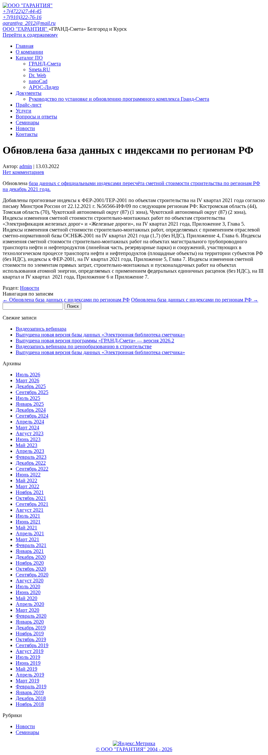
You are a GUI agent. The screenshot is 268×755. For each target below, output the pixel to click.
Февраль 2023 (31, 457)
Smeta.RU (39, 69)
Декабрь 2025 (31, 386)
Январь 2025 (30, 404)
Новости (25, 128)
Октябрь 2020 (31, 569)
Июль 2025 (28, 398)
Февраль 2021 (31, 545)
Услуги (23, 110)
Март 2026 (27, 380)
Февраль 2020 (31, 616)
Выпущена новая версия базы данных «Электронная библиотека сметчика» (100, 334)
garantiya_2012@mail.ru (29, 23)
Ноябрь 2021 (30, 492)
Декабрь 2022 (31, 463)
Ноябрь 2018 (30, 704)
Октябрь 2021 (31, 498)
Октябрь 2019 (31, 639)
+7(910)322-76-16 (22, 17)
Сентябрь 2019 (32, 645)
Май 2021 (26, 527)
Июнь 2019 (28, 663)
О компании (29, 52)
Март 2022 (27, 486)
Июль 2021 (28, 516)
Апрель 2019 (30, 675)
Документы (29, 93)
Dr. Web (37, 75)
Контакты (27, 134)
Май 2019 (26, 669)
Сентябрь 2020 (32, 574)
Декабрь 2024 (31, 410)
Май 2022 (26, 480)
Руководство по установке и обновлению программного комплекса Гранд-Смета (119, 99)
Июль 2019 (28, 657)
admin (25, 166)
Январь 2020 (30, 622)
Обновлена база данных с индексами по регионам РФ (66, 299)
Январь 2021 (30, 551)
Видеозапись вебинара (41, 329)
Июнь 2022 (28, 474)
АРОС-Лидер (44, 87)
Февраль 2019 (31, 686)
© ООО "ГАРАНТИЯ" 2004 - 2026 (134, 749)
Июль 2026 (28, 374)
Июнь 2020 (28, 592)
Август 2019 (29, 651)
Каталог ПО (29, 57)
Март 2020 (27, 610)
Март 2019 (27, 680)
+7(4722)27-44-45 (22, 11)
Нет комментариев (23, 172)
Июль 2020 (28, 586)
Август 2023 (29, 433)
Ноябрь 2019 (30, 633)
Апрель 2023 (30, 451)
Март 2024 (27, 427)
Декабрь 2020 (31, 557)
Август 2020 (29, 580)
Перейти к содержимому (30, 35)
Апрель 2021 (30, 533)
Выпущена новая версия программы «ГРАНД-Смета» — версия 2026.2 (95, 340)
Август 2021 (29, 510)
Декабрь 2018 (31, 698)
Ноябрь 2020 (30, 563)
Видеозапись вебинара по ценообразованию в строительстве (84, 346)
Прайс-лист (29, 105)
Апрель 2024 (30, 421)
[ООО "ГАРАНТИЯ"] (28, 5)
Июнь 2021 (28, 521)
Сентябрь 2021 (32, 504)
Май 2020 (26, 598)
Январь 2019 (30, 692)
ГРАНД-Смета (45, 63)
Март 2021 (27, 539)
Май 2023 (26, 445)
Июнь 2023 (28, 439)
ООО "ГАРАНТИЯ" (26, 29)
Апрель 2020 (30, 604)
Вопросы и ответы (36, 116)
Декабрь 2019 (31, 627)
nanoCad (38, 81)
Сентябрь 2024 (32, 416)
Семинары (27, 122)
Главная (24, 46)
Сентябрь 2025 (32, 392)
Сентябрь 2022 (32, 469)
